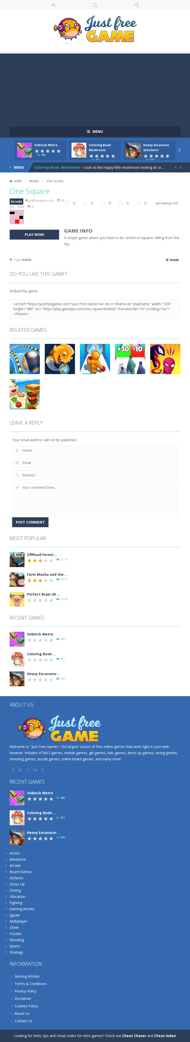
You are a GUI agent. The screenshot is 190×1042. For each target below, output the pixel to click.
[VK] (35, 769)
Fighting (16, 902)
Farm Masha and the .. (47, 574)
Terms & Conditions (31, 983)
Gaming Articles (22, 908)
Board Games (21, 871)
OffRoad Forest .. (42, 554)
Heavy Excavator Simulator (58, 167)
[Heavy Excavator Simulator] (17, 678)
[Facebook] (13, 769)
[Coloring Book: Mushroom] (17, 658)
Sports (15, 946)
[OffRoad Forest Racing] (17, 559)
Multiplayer (18, 921)
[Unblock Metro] (17, 638)
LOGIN (53, 5)
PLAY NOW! (34, 234)
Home (18, 181)
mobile (26, 260)
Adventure (18, 859)
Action (15, 853)
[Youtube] (20, 769)
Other (14, 927)
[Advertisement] (95, 88)
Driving (15, 890)
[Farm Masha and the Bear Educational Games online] (17, 579)
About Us (22, 1013)
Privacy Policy (25, 991)
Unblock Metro (46, 145)
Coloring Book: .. (41, 654)
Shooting (17, 939)
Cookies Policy (26, 1006)
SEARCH (95, 5)
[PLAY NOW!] (24, 149)
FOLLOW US (136, 5)
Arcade (34, 181)
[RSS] (43, 769)
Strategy (16, 952)
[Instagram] (28, 769)
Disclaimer (23, 998)
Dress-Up (17, 884)
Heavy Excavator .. (43, 673)
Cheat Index (164, 1035)
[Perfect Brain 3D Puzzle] (17, 599)
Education (17, 896)
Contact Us (23, 1020)
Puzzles (16, 933)
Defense (16, 878)
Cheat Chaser (134, 1035)
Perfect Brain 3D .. (43, 594)
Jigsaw (15, 915)
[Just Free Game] (95, 28)
